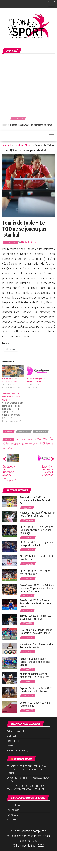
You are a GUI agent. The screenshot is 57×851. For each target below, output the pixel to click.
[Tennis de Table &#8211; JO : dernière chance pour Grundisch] (14, 407)
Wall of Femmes (14, 819)
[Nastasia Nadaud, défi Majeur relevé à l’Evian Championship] (9, 516)
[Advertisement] (28, 85)
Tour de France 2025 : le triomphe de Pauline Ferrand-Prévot (35, 500)
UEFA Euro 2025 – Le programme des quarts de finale (37, 543)
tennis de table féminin (23, 444)
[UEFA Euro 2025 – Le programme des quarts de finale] (9, 546)
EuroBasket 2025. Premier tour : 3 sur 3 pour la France (36, 617)
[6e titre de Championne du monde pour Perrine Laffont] (9, 677)
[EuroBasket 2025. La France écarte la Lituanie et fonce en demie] (9, 604)
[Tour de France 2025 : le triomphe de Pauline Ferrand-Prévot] (9, 501)
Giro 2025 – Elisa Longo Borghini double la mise (36, 558)
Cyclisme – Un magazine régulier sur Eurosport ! (8, 473)
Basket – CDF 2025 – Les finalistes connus (23, 124)
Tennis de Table (40, 431)
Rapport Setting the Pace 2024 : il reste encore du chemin (36, 690)
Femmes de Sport (14, 805)
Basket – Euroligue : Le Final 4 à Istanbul (47, 470)
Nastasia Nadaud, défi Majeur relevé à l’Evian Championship (37, 514)
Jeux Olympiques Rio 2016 (31, 439)
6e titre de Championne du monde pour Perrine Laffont (35, 675)
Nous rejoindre (13, 741)
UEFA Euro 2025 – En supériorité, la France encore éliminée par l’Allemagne (37, 530)
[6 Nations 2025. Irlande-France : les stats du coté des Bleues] (9, 634)
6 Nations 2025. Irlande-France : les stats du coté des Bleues (36, 631)
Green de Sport (22, 758)
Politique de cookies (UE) (17, 750)
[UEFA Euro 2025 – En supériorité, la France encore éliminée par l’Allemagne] (9, 531)
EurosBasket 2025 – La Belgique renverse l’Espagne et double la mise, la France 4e (37, 588)
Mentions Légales (14, 736)
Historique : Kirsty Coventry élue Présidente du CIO (37, 646)
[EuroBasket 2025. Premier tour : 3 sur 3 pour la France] (9, 619)
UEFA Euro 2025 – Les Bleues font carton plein (35, 572)
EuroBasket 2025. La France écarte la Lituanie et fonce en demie (35, 603)
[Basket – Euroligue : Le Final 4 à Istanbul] (38, 371)
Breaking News (23, 145)
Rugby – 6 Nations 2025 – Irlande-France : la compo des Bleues (35, 661)
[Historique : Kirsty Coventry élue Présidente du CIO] (9, 648)
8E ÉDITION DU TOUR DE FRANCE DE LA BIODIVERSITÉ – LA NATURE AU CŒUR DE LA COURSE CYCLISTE (28, 769)
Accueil (6, 145)
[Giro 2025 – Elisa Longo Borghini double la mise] (9, 560)
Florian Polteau (29, 242)
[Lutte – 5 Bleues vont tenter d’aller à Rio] (13, 371)
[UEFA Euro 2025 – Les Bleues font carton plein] (9, 574)
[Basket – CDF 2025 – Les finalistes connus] (9, 706)
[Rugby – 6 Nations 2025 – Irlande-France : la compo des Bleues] (9, 662)
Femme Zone (12, 815)
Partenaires (11, 746)
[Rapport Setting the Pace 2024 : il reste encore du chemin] (9, 692)
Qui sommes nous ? (15, 731)
